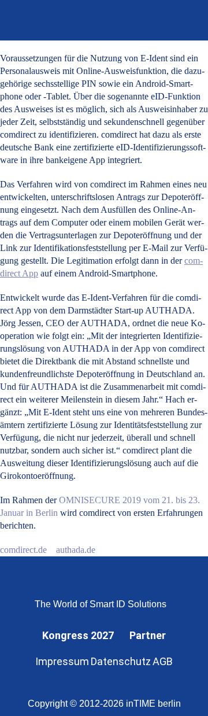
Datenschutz (121, 661)
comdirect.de (23, 550)
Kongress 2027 (78, 635)
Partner (147, 635)
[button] (183, 20)
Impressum (62, 661)
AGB (163, 661)
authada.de (75, 550)
